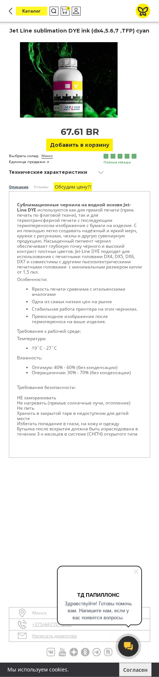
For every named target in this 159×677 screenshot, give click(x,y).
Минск (47, 155)
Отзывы (41, 186)
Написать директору (54, 636)
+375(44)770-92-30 (52, 624)
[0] (64, 11)
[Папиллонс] (143, 11)
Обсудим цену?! (73, 186)
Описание (18, 186)
